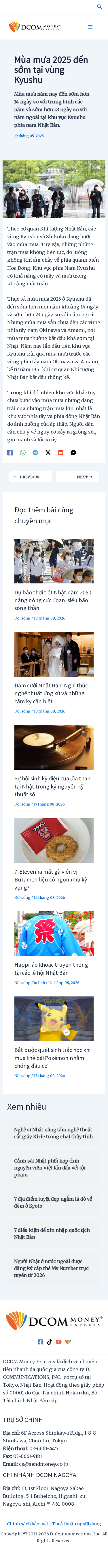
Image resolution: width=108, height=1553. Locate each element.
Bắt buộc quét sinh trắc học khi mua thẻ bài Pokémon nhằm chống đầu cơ (52, 1057)
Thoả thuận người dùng (76, 1523)
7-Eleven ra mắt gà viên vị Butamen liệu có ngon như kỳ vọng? (50, 879)
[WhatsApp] (23, 452)
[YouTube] (59, 1342)
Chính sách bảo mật (27, 1523)
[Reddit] (61, 452)
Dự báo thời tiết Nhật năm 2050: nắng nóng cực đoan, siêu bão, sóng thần (53, 600)
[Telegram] (35, 452)
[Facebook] (10, 452)
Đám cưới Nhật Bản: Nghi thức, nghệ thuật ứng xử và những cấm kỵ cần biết (51, 693)
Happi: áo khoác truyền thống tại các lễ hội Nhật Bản (51, 968)
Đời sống (22, 618)
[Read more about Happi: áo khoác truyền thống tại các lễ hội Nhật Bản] (54, 933)
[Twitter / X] (48, 452)
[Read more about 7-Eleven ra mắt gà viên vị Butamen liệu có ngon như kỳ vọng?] (54, 840)
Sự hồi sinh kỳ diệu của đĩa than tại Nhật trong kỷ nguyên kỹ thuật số (52, 786)
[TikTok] (49, 1342)
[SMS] (73, 452)
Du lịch (38, 982)
